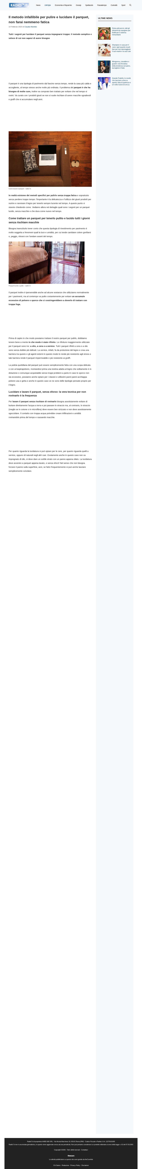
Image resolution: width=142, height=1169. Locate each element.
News (38, 5)
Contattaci (84, 1150)
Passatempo (102, 5)
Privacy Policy (75, 1165)
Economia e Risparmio (63, 5)
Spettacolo (89, 5)
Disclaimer (85, 1165)
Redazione (65, 1165)
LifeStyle (47, 5)
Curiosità (114, 5)
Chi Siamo (56, 1165)
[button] (130, 5)
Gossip (78, 5)
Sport (123, 5)
